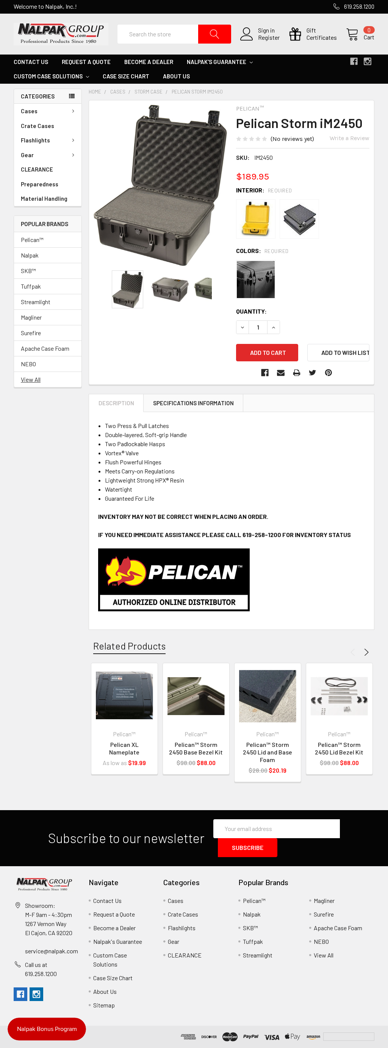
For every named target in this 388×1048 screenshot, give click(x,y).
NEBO (28, 363)
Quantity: (251, 311)
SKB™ (28, 270)
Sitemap (104, 1005)
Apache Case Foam (45, 348)
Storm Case (149, 92)
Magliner (31, 317)
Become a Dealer (148, 61)
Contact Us (31, 61)
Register (269, 37)
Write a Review (349, 138)
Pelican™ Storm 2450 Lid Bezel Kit (339, 748)
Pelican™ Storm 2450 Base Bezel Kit (196, 748)
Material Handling (44, 198)
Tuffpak (31, 286)
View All (31, 379)
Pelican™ (32, 239)
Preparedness (39, 184)
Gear (27, 154)
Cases (29, 111)
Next (365, 652)
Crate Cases (37, 125)
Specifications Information (193, 403)
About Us (176, 76)
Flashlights (35, 140)
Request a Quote (86, 61)
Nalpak (30, 255)
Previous (354, 652)
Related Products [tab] (129, 645)
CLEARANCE (37, 169)
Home (95, 92)
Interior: (264, 190)
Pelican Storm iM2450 (197, 92)
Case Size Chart (126, 76)
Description (116, 403)
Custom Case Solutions (49, 76)
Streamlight (35, 301)
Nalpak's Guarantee (217, 61)
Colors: (262, 250)
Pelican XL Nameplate (124, 748)
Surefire (31, 332)
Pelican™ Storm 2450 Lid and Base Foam (267, 752)
